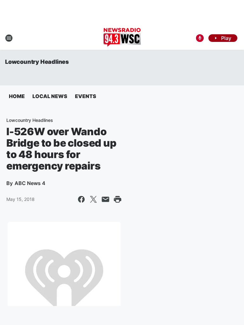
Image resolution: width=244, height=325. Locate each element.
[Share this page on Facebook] (81, 199)
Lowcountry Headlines (37, 61)
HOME (17, 96)
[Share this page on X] (93, 199)
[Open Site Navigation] (9, 38)
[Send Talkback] (200, 38)
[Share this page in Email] (105, 199)
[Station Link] (122, 38)
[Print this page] (117, 199)
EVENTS (85, 96)
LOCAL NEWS (49, 96)
